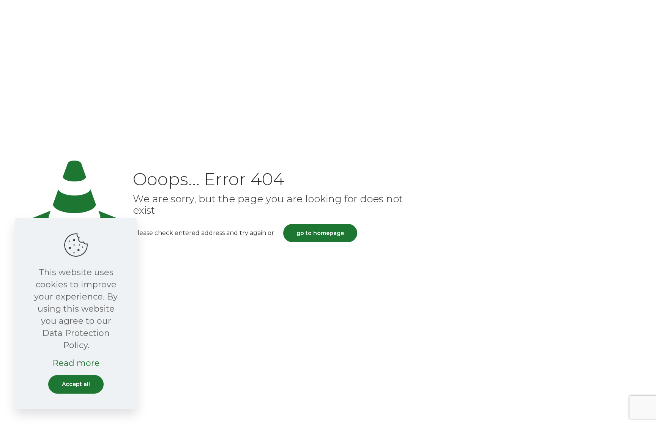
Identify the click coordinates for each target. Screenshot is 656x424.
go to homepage (320, 233)
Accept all (76, 384)
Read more (76, 363)
